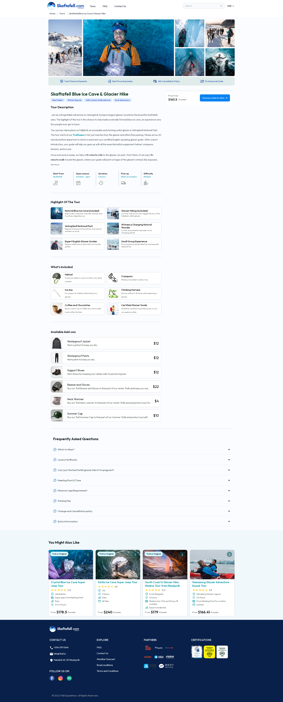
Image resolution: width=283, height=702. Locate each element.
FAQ (105, 6)
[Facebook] (52, 678)
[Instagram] (60, 678)
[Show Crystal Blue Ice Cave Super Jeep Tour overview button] (88, 554)
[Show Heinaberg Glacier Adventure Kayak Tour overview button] (229, 554)
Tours (93, 6)
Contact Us (120, 6)
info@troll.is (59, 653)
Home (52, 13)
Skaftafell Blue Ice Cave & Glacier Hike (87, 13)
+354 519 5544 (61, 647)
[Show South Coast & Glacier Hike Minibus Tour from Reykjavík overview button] (182, 554)
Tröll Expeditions (68, 695)
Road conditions (105, 665)
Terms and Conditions (108, 670)
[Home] (65, 6)
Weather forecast (106, 659)
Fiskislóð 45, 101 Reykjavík (66, 659)
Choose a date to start (213, 98)
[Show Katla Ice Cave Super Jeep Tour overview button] (135, 554)
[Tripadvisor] (69, 678)
